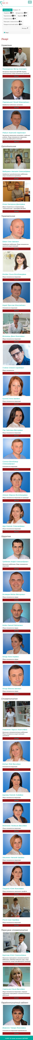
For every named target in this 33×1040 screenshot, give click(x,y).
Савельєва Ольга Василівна (14, 989)
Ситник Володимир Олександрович (10, 462)
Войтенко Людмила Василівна (15, 825)
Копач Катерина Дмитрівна (14, 204)
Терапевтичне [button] (8, 16)
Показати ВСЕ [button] (7, 10)
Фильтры (24, 28)
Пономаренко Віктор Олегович (14, 69)
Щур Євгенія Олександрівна (13, 526)
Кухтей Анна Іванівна (11, 398)
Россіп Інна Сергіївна (11, 920)
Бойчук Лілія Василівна (11, 764)
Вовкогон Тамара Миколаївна (14, 1027)
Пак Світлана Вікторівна (13, 430)
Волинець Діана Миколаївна (13, 336)
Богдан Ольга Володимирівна (14, 274)
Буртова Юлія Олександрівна (14, 955)
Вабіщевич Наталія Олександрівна (16, 171)
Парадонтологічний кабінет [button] (12, 24)
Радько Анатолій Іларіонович (14, 132)
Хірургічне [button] (21, 16)
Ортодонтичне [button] (20, 13)
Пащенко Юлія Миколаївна (13, 888)
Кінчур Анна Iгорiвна (11, 656)
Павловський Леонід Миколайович (16, 102)
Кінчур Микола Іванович (12, 688)
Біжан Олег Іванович (11, 241)
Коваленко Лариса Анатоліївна (15, 729)
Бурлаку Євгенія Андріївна (13, 795)
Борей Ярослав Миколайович (14, 305)
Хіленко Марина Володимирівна (15, 495)
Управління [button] (7, 13)
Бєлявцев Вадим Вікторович (14, 594)
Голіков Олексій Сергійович (13, 367)
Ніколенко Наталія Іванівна (13, 857)
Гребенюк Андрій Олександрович (15, 561)
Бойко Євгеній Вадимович (13, 625)
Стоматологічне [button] (9, 18)
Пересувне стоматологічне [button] (12, 21)
